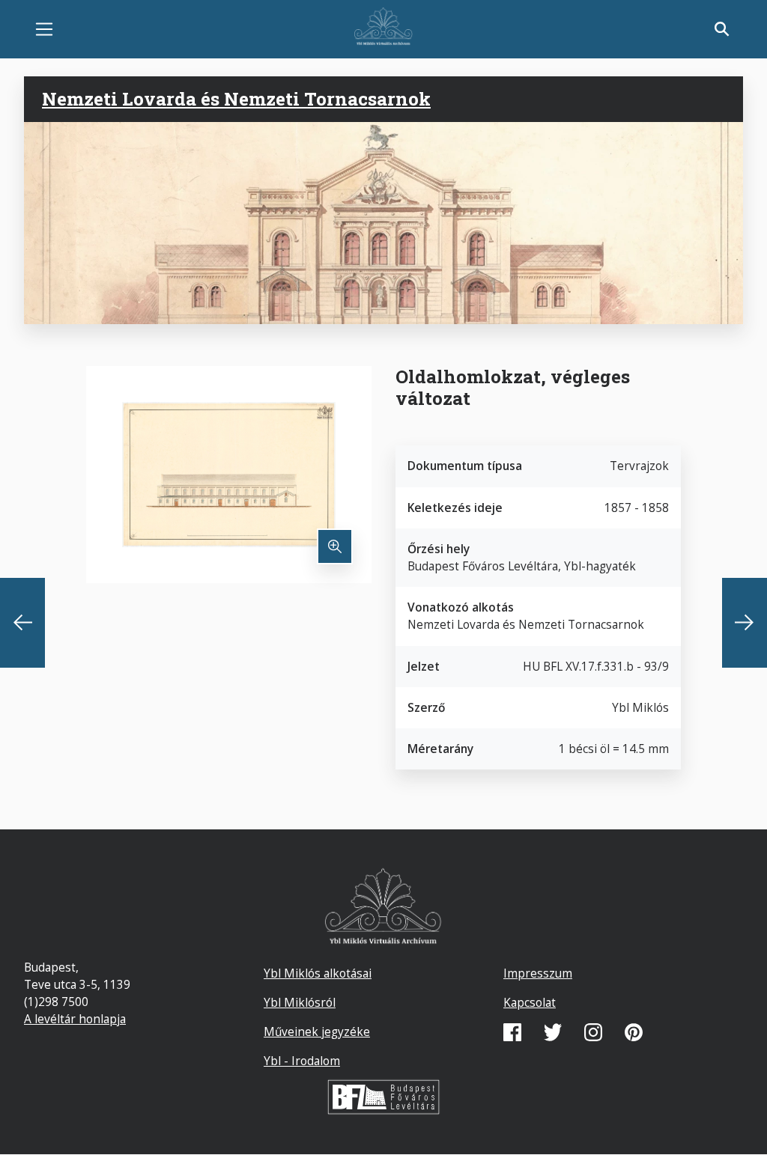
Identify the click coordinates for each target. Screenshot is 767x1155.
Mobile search (722, 29)
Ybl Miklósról (300, 1002)
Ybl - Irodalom (302, 1060)
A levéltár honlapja (75, 1019)
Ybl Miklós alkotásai (318, 973)
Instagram (593, 1032)
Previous (22, 623)
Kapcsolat (529, 1002)
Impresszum (537, 973)
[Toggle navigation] (44, 29)
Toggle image (335, 546)
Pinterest (634, 1032)
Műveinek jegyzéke (317, 1031)
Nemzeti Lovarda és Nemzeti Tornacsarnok (236, 99)
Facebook (512, 1032)
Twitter (553, 1032)
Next (744, 623)
